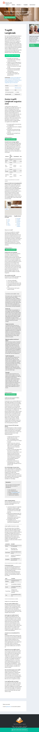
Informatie (18, 4)
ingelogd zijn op (8, 706)
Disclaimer (20, 726)
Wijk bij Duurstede (18, 88)
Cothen (8, 220)
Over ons (16, 726)
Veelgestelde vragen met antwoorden (11, 82)
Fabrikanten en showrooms (13, 81)
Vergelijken (26, 4)
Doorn (8, 221)
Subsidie (13, 4)
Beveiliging (18, 221)
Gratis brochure (32, 4)
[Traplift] (7, 2)
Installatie (18, 220)
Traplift (14, 724)
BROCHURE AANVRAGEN (10, 17)
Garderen (8, 225)
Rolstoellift (18, 218)
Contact (13, 726)
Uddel (8, 223)
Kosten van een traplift (14, 77)
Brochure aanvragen (18, 223)
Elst (8, 222)
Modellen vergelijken (18, 225)
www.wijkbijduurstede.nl (15, 492)
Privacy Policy (25, 726)
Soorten (7, 4)
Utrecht (16, 85)
